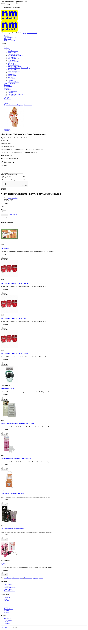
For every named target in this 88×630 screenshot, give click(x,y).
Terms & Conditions (9, 40)
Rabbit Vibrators (12, 72)
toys (38, 578)
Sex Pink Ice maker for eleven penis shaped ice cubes (16, 458)
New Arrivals (7, 99)
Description (7, 129)
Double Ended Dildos (13, 54)
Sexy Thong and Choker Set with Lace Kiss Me (14, 353)
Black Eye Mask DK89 (7, 388)
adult (41, 578)
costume (29, 578)
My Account (7, 618)
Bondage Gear (8, 86)
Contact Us (7, 597)
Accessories (7, 89)
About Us (6, 36)
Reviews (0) (7, 130)
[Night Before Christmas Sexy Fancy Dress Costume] (14, 126)
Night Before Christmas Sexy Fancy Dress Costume (18, 105)
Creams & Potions (12, 91)
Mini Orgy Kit (5, 248)
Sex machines (11, 74)
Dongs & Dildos (12, 52)
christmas (14, 578)
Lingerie (6, 88)
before (9, 578)
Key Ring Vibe (5, 564)
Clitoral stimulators (13, 51)
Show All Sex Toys (9, 83)
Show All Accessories (10, 95)
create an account (32, 33)
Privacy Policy (8, 39)
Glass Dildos (11, 60)
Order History (8, 620)
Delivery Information (10, 37)
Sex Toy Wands (12, 75)
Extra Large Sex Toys (13, 58)
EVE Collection (12, 57)
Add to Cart (4, 214)
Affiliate (6, 610)
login (24, 33)
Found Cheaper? (12, 214)
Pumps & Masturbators (14, 71)
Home (5, 46)
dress (25, 578)
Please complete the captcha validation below (14, 180)
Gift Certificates (8, 609)
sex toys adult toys (13, 198)
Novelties (10, 92)
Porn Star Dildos (12, 69)
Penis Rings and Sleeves (14, 66)
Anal (9, 49)
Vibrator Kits (11, 78)
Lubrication (7, 85)
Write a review (11, 217)
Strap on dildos (12, 77)
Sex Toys (6, 48)
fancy (21, 578)
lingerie (35, 578)
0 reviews (3, 217)
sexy (18, 578)
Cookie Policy (8, 584)
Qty (2, 209)
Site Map (6, 600)
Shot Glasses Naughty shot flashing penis (12, 528)
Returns (6, 599)
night (5, 578)
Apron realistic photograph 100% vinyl (12, 493)
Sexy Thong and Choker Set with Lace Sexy (13, 318)
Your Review (4, 173)
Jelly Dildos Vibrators (13, 61)
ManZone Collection (13, 65)
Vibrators (10, 80)
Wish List (6, 622)
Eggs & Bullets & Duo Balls (15, 55)
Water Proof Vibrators (13, 82)
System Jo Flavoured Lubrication (17, 94)
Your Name (4, 165)
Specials (6, 97)
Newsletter (7, 623)
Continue (3, 189)
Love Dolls (11, 63)
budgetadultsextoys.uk (7, 628)
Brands (6, 607)
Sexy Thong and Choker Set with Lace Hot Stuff (15, 283)
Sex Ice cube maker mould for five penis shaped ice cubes (17, 423)
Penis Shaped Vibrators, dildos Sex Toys (19, 68)
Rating (2, 176)
